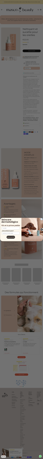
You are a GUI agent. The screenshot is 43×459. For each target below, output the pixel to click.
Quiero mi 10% (10, 237)
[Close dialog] (42, 219)
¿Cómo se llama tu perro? (8, 230)
